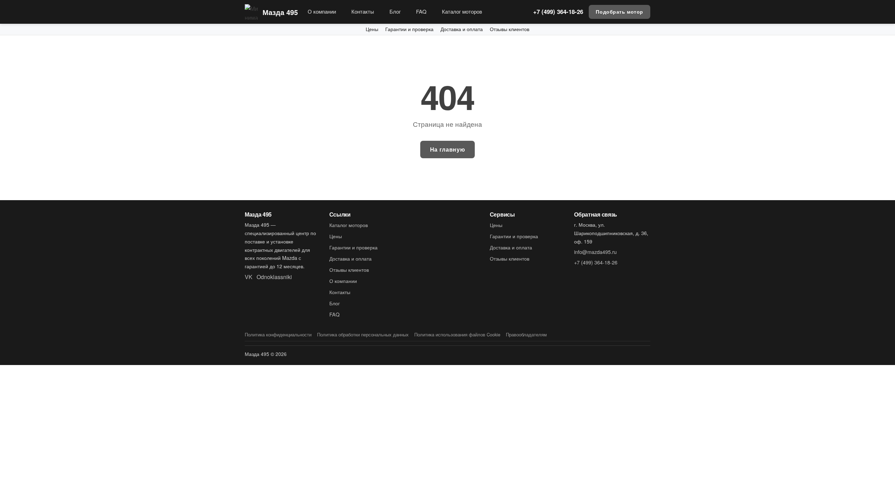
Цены (372, 29)
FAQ (421, 11)
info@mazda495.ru (595, 251)
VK (248, 277)
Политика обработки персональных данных (363, 334)
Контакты (362, 11)
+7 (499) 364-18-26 (558, 11)
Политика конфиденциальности (278, 334)
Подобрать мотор (619, 11)
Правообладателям (526, 334)
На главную (447, 149)
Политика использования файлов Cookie (457, 334)
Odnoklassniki (274, 277)
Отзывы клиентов (509, 29)
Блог (395, 11)
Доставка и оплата (462, 29)
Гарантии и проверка (409, 29)
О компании (322, 11)
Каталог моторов (462, 11)
